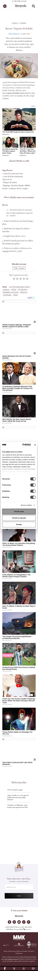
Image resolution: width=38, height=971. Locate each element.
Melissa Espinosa (14, 34)
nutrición (22, 289)
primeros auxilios (10, 292)
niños (13, 289)
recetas (23, 292)
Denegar (19, 524)
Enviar (19, 896)
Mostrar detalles (26, 505)
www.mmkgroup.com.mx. (12, 959)
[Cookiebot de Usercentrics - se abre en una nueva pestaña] (23, 445)
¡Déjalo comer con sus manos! (22, 197)
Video (15, 23)
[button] (5, 6)
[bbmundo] (20, 6)
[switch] (33, 485)
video (15, 295)
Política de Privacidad (10, 951)
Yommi (22, 23)
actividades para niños (19, 287)
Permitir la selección (19, 518)
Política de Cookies (22, 951)
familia (6, 289)
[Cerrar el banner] (35, 445)
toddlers (7, 295)
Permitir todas (19, 511)
